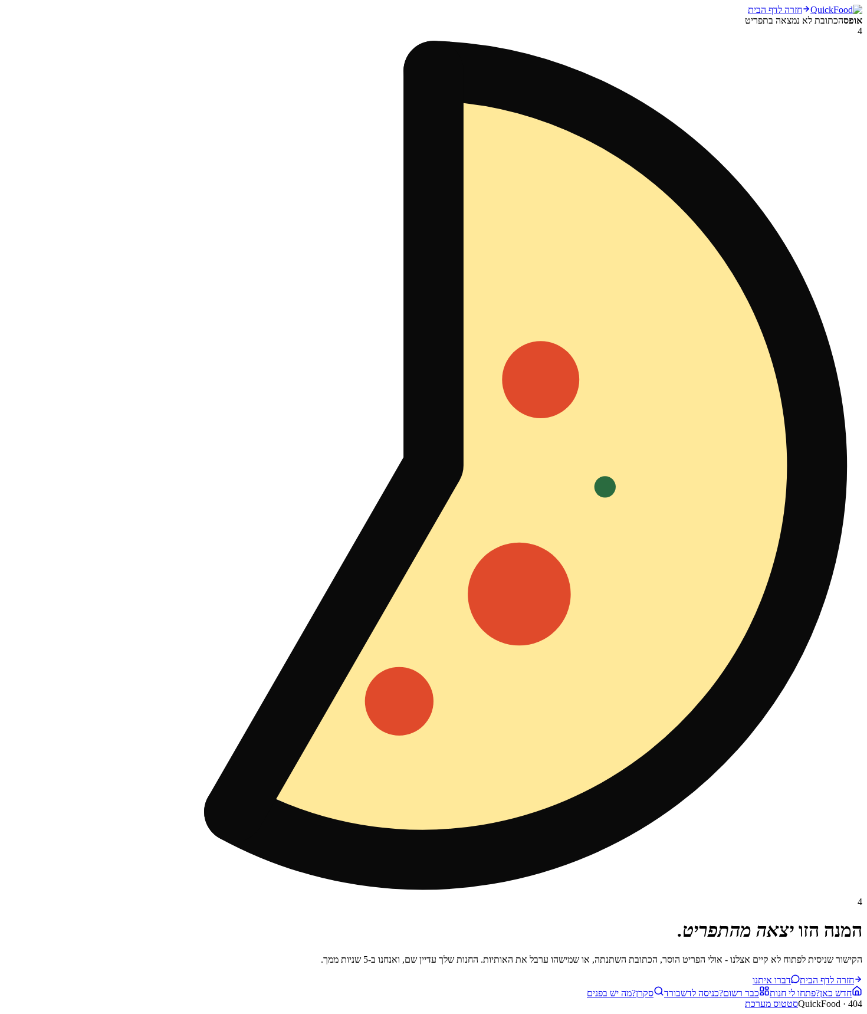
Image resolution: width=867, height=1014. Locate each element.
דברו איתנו (772, 980)
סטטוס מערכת (771, 1004)
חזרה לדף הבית (775, 10)
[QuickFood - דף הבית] (836, 10)
